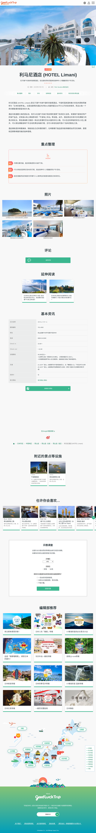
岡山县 (36, 443)
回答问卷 (48, 588)
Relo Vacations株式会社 (61, 87)
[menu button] (93, 3)
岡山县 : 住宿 (46, 443)
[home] (9, 3)
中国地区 (29, 443)
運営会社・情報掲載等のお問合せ (69, 823)
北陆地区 (47, 743)
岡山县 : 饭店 (57, 443)
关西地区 (38, 746)
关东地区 (64, 758)
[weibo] (48, 437)
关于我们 (18, 823)
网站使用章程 (28, 823)
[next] (93, 517)
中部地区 (47, 765)
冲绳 (22, 728)
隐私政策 (52, 823)
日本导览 (20, 443)
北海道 (82, 729)
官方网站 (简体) (42, 380)
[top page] (14, 443)
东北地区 (68, 744)
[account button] (89, 3)
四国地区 (31, 765)
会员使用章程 (41, 823)
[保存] (93, 66)
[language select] (85, 3)
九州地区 (12, 751)
